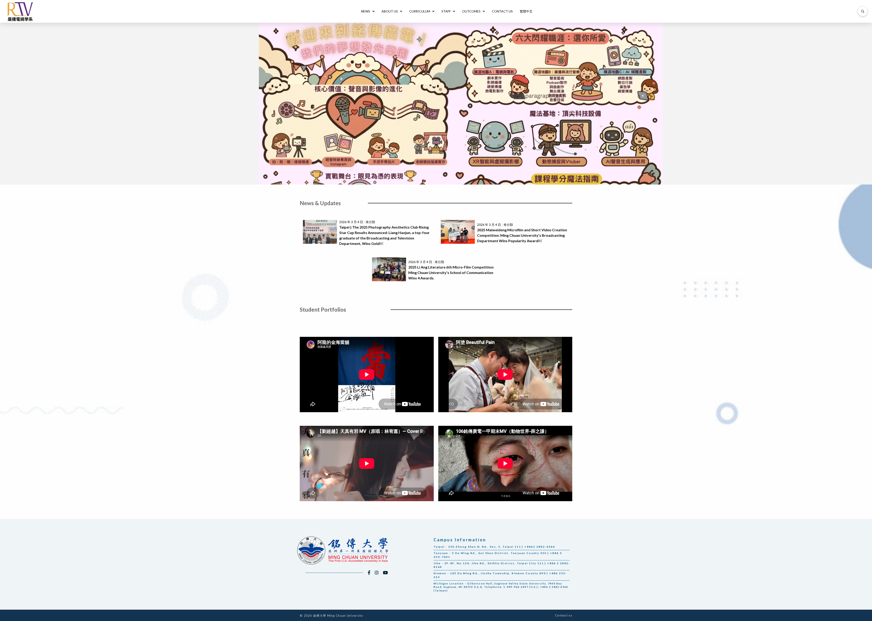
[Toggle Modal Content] (862, 11)
